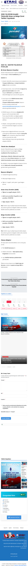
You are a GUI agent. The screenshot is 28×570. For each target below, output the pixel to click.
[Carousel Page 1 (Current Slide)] (24, 463)
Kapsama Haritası (15, 517)
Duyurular (4, 11)
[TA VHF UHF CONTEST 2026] (14, 324)
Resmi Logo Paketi (14, 556)
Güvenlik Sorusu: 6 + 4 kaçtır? (8, 411)
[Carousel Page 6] (24, 480)
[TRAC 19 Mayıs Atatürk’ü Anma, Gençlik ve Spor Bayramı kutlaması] (14, 348)
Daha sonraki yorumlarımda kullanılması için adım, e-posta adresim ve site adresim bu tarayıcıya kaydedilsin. (15, 407)
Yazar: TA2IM (4, 21)
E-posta (3, 399)
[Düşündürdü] (25, 11)
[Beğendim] (23, 11)
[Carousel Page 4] (24, 473)
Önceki (3, 367)
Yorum (3, 380)
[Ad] (14, 439)
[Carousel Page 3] (24, 470)
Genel (9, 11)
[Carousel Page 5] (24, 476)
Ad (2, 393)
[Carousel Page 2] (24, 466)
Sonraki (9, 367)
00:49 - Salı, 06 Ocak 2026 (14, 21)
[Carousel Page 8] (24, 487)
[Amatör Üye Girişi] (26, 2)
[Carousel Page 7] (24, 483)
